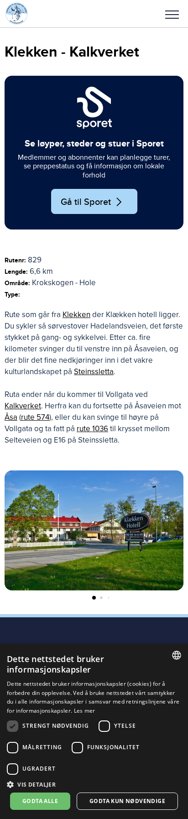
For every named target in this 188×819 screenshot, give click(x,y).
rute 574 (35, 417)
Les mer (84, 711)
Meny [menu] (172, 13)
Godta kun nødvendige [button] (127, 801)
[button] (172, 13)
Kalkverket (23, 406)
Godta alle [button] (40, 801)
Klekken (76, 314)
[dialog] (94, 731)
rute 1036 (92, 428)
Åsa (11, 417)
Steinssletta (94, 371)
